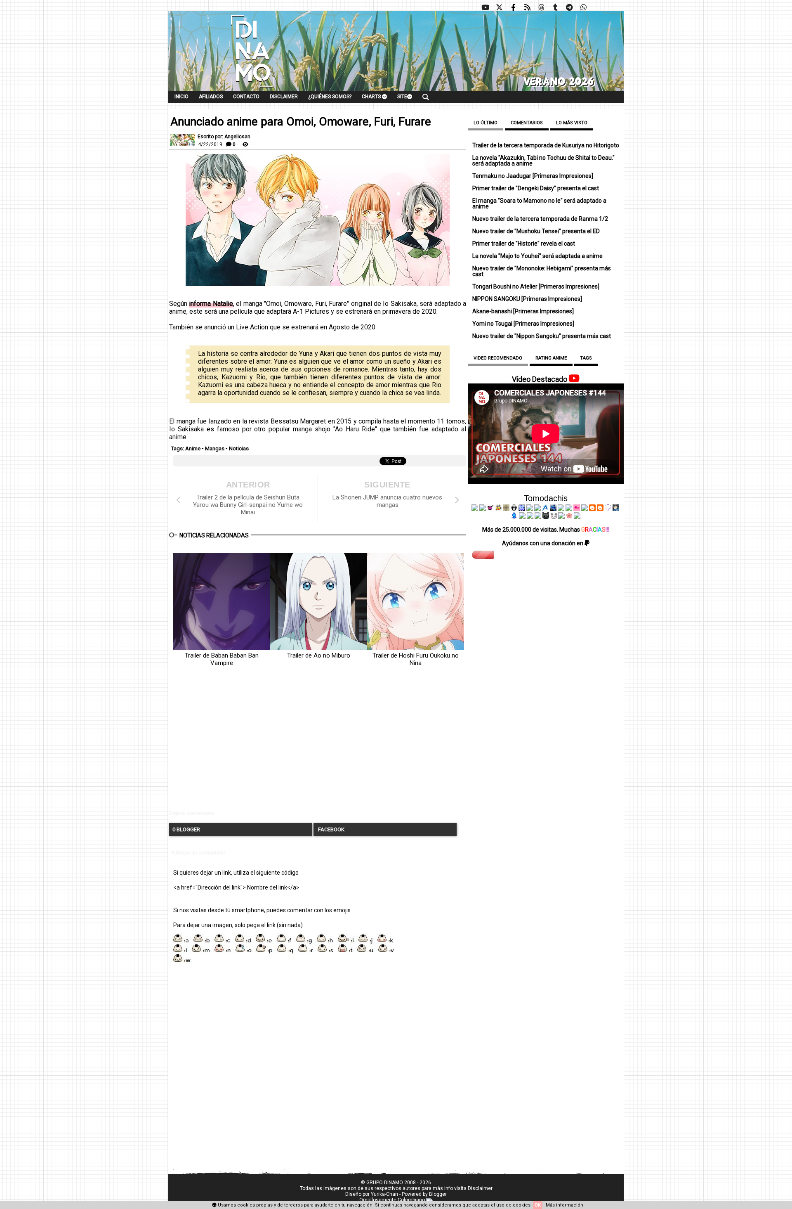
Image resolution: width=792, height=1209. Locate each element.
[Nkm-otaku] (545, 516)
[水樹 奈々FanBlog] (514, 509)
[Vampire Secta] (506, 509)
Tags (586, 358)
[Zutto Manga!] (561, 509)
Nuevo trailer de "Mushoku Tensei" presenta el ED (536, 231)
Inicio (181, 96)
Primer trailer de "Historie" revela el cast (523, 243)
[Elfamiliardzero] (616, 509)
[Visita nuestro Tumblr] (555, 7)
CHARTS (372, 96)
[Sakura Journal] (569, 516)
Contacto (246, 96)
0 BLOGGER (186, 829)
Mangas (214, 448)
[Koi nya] (537, 509)
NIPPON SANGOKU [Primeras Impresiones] (527, 299)
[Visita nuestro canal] (485, 7)
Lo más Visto (571, 122)
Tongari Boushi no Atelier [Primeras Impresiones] (535, 286)
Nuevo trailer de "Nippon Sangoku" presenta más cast (541, 336)
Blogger (438, 1194)
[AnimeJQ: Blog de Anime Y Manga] (577, 516)
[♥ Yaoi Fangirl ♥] (498, 509)
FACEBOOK (330, 829)
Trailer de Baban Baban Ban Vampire (222, 659)
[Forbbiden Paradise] (529, 509)
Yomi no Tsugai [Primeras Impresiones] (523, 323)
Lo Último (485, 122)
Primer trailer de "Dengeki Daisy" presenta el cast (535, 188)
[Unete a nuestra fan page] (513, 7)
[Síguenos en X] (499, 7)
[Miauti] (490, 509)
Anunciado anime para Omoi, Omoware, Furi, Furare (300, 122)
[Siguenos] (541, 7)
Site (402, 96)
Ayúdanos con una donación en (543, 543)
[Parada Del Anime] (553, 509)
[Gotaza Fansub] (522, 516)
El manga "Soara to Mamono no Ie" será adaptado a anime (539, 203)
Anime (192, 448)
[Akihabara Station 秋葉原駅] (608, 509)
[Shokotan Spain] (576, 509)
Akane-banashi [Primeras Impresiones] (523, 311)
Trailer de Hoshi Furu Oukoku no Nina (415, 659)
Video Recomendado (498, 358)
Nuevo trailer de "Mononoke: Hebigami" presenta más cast (541, 271)
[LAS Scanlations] (522, 509)
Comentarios (527, 122)
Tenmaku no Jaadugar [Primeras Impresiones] (532, 176)
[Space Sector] (530, 516)
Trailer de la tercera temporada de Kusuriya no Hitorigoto (545, 145)
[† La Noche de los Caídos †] (474, 509)
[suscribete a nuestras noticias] (527, 7)
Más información (564, 1205)
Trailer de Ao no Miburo (318, 655)
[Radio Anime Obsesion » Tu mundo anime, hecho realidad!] (545, 509)
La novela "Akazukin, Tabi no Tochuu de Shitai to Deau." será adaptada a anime (543, 160)
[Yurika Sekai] (584, 509)
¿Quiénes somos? (329, 96)
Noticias (239, 448)
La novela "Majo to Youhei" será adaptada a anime (537, 256)
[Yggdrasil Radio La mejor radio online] (482, 509)
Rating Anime (551, 358)
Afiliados (211, 96)
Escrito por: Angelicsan (224, 137)
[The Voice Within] (553, 516)
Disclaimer (284, 96)
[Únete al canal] (569, 7)
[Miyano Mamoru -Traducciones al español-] (592, 509)
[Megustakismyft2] (514, 516)
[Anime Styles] (569, 509)
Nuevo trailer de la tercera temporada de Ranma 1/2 (540, 218)
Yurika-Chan (384, 1194)
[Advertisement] (317, 745)
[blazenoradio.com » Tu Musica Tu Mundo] (600, 509)
